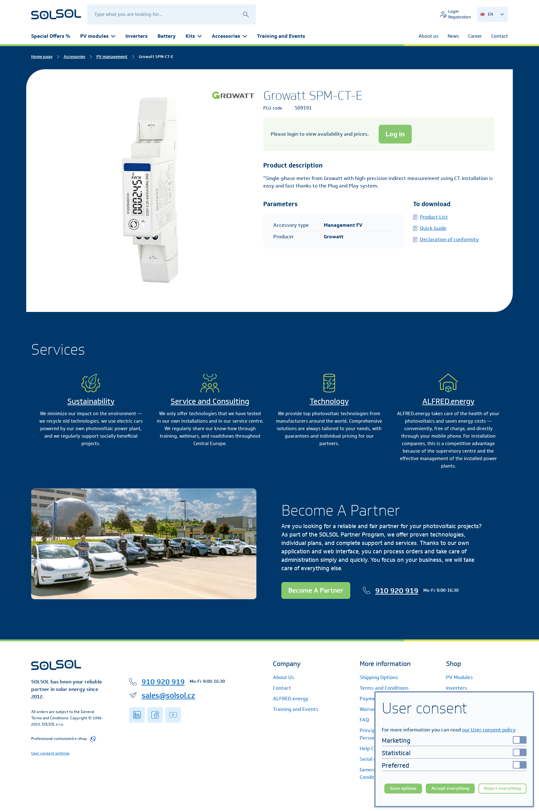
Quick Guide (433, 228)
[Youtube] (173, 715)
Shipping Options (379, 677)
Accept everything (450, 788)
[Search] (246, 14)
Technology (329, 401)
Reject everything (502, 788)
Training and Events (281, 36)
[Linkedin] (137, 715)
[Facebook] (155, 715)
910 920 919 (396, 590)
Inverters (136, 36)
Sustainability (90, 401)
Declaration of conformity (449, 239)
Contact (282, 688)
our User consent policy (489, 729)
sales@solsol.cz (168, 695)
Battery (167, 36)
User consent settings (50, 753)
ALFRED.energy (448, 401)
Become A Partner (315, 590)
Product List (434, 217)
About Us (283, 677)
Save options (403, 788)
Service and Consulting (210, 401)
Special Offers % (50, 36)
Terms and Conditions (384, 688)
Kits (190, 36)
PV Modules (459, 677)
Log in (395, 133)
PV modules (94, 36)
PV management (112, 57)
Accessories (226, 36)
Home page (41, 57)
